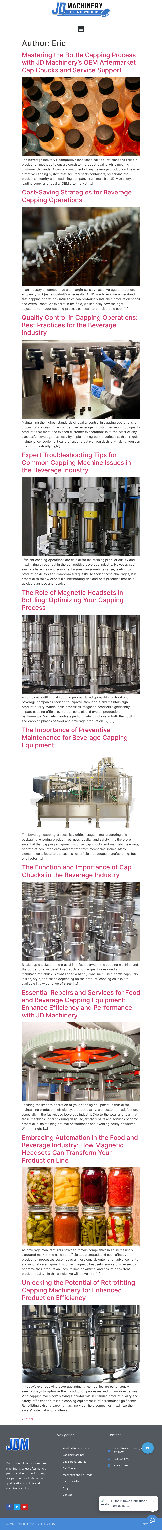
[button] (81, 29)
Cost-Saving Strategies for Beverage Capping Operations (77, 196)
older (27, 1419)
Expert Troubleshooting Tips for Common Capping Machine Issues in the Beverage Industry (76, 462)
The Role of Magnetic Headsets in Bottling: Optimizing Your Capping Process (73, 600)
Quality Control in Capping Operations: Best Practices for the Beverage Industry (80, 325)
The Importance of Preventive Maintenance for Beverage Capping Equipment (75, 737)
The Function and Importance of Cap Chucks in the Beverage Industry (77, 871)
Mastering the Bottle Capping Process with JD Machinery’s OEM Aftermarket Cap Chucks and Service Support (79, 62)
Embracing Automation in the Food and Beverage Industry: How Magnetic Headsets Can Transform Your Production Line (80, 1149)
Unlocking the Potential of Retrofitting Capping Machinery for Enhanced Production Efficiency (78, 1290)
